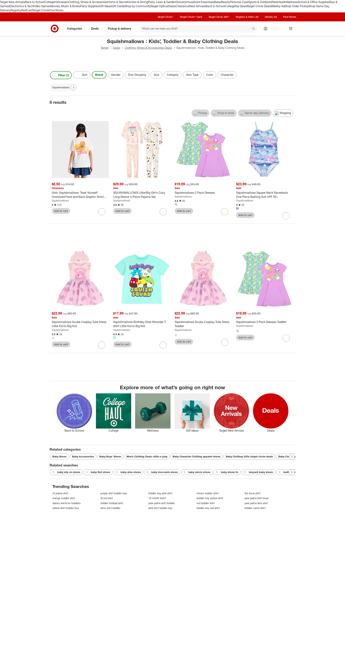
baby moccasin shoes (164, 472)
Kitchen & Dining (137, 2)
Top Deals (241, 6)
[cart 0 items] (291, 28)
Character (227, 74)
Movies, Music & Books (65, 6)
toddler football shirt (111, 503)
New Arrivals (197, 6)
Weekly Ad (278, 6)
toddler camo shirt (255, 508)
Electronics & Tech (21, 6)
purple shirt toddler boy (113, 493)
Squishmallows (60, 200)
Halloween (61, 2)
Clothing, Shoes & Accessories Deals (148, 48)
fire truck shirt (252, 493)
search (253, 29)
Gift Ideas (105, 6)
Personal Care (239, 2)
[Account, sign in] (272, 28)
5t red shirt (106, 498)
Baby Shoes (59, 456)
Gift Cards (118, 6)
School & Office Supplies (313, 2)
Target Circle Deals (259, 6)
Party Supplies (89, 6)
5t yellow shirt (60, 493)
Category (173, 74)
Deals (172, 6)
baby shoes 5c (229, 472)
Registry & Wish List (247, 16)
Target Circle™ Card (191, 16)
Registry (15, 10)
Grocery (181, 2)
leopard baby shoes (261, 472)
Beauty (225, 2)
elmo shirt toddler (110, 508)
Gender (115, 74)
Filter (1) (63, 75)
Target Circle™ (165, 16)
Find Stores (56, 10)
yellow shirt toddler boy (65, 508)
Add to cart (61, 210)
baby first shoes (100, 472)
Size (156, 74)
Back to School (34, 2)
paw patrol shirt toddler (161, 503)
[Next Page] (292, 75)
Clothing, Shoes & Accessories (88, 2)
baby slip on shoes (68, 472)
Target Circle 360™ (218, 16)
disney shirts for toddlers (66, 503)
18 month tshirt (157, 498)
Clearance (182, 6)
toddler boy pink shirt (160, 493)
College (49, 2)
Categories (74, 28)
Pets (274, 2)
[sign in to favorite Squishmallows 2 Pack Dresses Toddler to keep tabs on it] (286, 338)
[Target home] (54, 28)
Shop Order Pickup (297, 6)
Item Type (192, 74)
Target (105, 48)
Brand (99, 74)
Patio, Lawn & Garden (162, 2)
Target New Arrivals (12, 2)
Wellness (292, 2)
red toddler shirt (206, 503)
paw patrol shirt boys (256, 498)
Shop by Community (137, 6)
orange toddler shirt (63, 498)
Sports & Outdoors (260, 2)
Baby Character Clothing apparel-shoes (196, 456)
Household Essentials (200, 2)
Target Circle (41, 10)
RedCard (27, 10)
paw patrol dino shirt (256, 503)
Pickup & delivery (119, 28)
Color (209, 74)
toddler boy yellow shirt (210, 498)
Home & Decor (117, 2)
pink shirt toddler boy (160, 508)
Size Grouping (137, 74)
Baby (217, 2)
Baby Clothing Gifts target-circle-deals (249, 456)
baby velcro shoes (199, 472)
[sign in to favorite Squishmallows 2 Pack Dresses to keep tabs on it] (224, 211)
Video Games (41, 6)
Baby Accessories (83, 456)
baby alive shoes (131, 472)
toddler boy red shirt (208, 508)
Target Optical (159, 6)
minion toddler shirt (207, 493)
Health (281, 2)
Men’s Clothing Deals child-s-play (146, 456)
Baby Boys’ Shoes (110, 456)
